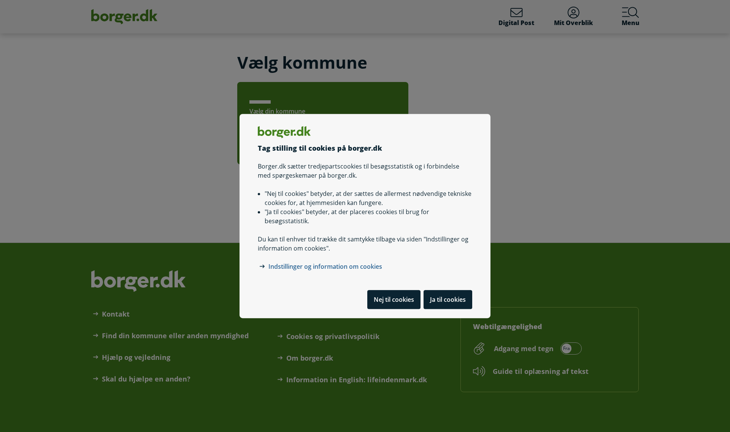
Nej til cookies (394, 299)
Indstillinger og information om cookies (325, 266)
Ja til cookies (448, 299)
